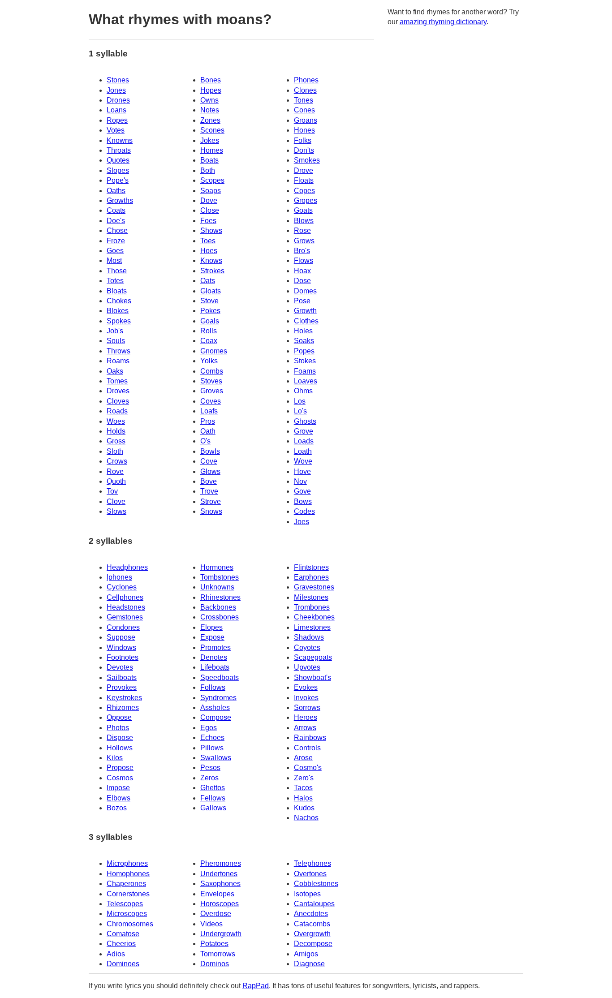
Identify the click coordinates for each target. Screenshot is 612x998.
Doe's (116, 220)
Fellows (212, 798)
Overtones (310, 874)
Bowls (210, 451)
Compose (215, 717)
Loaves (305, 381)
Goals (209, 321)
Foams (305, 371)
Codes (304, 511)
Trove (209, 491)
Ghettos (212, 788)
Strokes (212, 271)
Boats (209, 160)
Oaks (115, 371)
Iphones (119, 577)
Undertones (218, 874)
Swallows (215, 757)
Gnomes (213, 351)
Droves (118, 391)
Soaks (304, 340)
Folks (302, 140)
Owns (209, 100)
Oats (207, 280)
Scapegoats (313, 657)
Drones (118, 100)
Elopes (211, 627)
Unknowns (217, 587)
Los (300, 401)
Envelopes (217, 894)
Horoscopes (219, 904)
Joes (301, 521)
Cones (304, 110)
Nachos (306, 818)
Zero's (304, 778)
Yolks (209, 361)
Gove (302, 491)
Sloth (115, 451)
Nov (300, 481)
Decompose (313, 943)
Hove (302, 471)
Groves (211, 391)
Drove (303, 170)
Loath (303, 451)
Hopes (210, 90)
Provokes (122, 687)
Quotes (118, 160)
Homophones (128, 874)
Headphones (127, 567)
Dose (302, 280)
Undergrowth (220, 934)
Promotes (215, 647)
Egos (208, 727)
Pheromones (220, 863)
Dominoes (123, 964)
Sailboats (122, 677)
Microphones (127, 863)
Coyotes (307, 647)
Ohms (303, 391)
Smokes (307, 160)
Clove (116, 501)
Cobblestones (316, 883)
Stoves (211, 381)
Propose (120, 767)
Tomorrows (217, 954)
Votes (116, 130)
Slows (116, 511)
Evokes (306, 687)
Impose (118, 788)
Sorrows (307, 707)
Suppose (121, 637)
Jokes (209, 140)
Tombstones (219, 577)
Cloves (118, 401)
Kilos (115, 757)
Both (207, 170)
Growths (120, 200)
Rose (302, 230)
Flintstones (311, 567)
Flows (303, 260)
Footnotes (122, 657)
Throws (118, 351)
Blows (304, 220)
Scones (212, 130)
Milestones (311, 597)
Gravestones (314, 587)
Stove (209, 301)
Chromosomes (130, 924)
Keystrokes (124, 697)
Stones (118, 80)
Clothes (306, 321)
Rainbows (310, 737)
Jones (116, 90)
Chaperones (126, 883)
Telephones (312, 863)
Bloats (117, 291)
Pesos (210, 767)
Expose (212, 637)
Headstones (126, 607)
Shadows (309, 637)
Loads (304, 441)
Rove (115, 471)
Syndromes (218, 697)
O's (205, 441)
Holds (116, 431)
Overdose (215, 913)
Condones (123, 627)
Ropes (117, 120)
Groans (305, 120)
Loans (116, 110)
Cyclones (122, 587)
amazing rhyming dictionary (443, 22)
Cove (208, 461)
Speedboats (219, 677)
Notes (209, 110)
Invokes (306, 697)
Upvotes (307, 667)
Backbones (218, 607)
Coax (208, 340)
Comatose (123, 934)
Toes (207, 241)
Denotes (213, 657)
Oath (207, 431)
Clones (305, 90)
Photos (118, 727)
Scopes (212, 180)
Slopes (118, 170)
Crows (117, 461)
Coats (116, 210)
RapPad (255, 985)
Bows (303, 501)
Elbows (118, 798)
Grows (304, 241)
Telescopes (125, 904)
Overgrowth (312, 934)
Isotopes (307, 894)
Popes (304, 351)
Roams (118, 361)
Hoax (302, 271)
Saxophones (220, 883)
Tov (112, 491)
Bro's (302, 250)
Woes (116, 421)
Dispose (120, 737)
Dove (208, 200)
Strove (210, 501)
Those (117, 271)
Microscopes (127, 913)
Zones (210, 120)
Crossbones (219, 617)
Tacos (303, 788)
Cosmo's (308, 767)
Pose (302, 301)
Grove (303, 431)
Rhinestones (220, 597)
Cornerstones (128, 894)
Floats (304, 180)
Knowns (120, 140)
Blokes (118, 310)
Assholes (215, 707)
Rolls (208, 331)
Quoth (116, 481)
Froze (116, 241)
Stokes (305, 361)
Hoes (208, 250)
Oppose (119, 717)
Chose (117, 230)
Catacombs (312, 924)
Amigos (306, 954)
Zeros (209, 778)
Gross (116, 441)
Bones (210, 80)
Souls (116, 340)
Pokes (210, 310)
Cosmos (120, 778)
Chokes (119, 301)
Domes (305, 291)
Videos (211, 924)
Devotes (120, 667)
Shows (211, 230)
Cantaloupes (314, 904)
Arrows (305, 727)
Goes (115, 250)
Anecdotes (311, 913)
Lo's (300, 411)
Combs (211, 371)
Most (114, 260)
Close (209, 210)
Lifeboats (214, 667)
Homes (211, 150)
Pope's (118, 180)
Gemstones (125, 617)
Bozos (117, 808)
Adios (116, 954)
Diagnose (309, 964)
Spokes (119, 321)
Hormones (216, 567)
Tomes (117, 381)
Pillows (212, 748)
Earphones (311, 577)
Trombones (312, 607)
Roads (117, 411)
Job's (115, 331)
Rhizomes (123, 707)
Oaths (116, 190)
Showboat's (312, 677)
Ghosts (305, 421)
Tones (303, 100)
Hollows (120, 748)
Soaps (210, 190)
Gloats (210, 291)
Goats (303, 210)
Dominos (214, 964)
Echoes (212, 737)
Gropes (305, 200)
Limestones (312, 627)
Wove (303, 461)
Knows (211, 260)
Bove (208, 481)
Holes (303, 331)
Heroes (305, 717)
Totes (115, 280)
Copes (304, 190)
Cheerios (121, 943)
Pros (207, 421)
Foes (208, 220)
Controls (307, 748)
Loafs (209, 411)
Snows (211, 511)
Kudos (304, 808)
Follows (212, 687)
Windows (121, 647)
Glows (210, 471)
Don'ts (304, 150)
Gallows (213, 808)
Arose (303, 757)
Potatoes (214, 943)
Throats (119, 150)
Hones (304, 130)
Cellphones (125, 597)
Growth (305, 310)
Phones (306, 80)
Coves (210, 401)
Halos (303, 798)
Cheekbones (314, 617)
